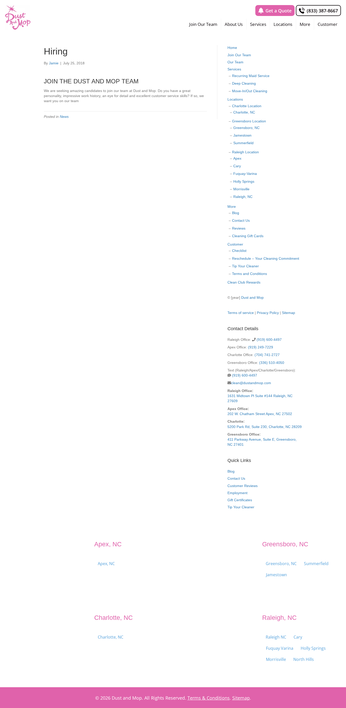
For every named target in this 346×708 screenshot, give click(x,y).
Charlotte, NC (244, 112)
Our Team (235, 62)
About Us (234, 24)
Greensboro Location (249, 121)
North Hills (303, 659)
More (305, 24)
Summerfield (243, 143)
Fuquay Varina (279, 648)
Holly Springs (243, 181)
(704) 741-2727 (267, 355)
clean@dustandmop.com (251, 383)
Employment (237, 493)
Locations (283, 24)
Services (258, 24)
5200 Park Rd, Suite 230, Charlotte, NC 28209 (264, 427)
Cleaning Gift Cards (247, 236)
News (64, 117)
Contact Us (241, 220)
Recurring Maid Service (251, 76)
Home (232, 48)
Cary (237, 166)
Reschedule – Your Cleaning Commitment (265, 258)
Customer (327, 24)
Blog (235, 213)
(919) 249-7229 (260, 347)
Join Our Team (203, 24)
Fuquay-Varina (245, 174)
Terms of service (240, 313)
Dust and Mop (252, 297)
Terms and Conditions (249, 274)
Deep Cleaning (244, 83)
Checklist (239, 251)
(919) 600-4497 (269, 340)
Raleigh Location (245, 152)
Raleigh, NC (243, 197)
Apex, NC (106, 563)
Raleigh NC (276, 637)
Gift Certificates (239, 500)
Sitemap (288, 313)
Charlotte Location (246, 106)
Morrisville (241, 189)
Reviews (238, 228)
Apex (237, 158)
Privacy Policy (268, 313)
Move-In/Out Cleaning (249, 91)
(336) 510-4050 (271, 363)
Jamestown (242, 135)
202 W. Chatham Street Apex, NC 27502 (259, 414)
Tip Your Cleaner (245, 266)
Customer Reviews (242, 486)
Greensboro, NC (246, 128)
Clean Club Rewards (243, 282)
